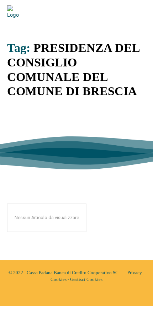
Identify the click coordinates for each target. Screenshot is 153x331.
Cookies (59, 279)
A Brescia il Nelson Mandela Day (67, 124)
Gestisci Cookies (86, 279)
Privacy (134, 272)
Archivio (16, 137)
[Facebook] (70, 294)
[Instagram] (82, 294)
